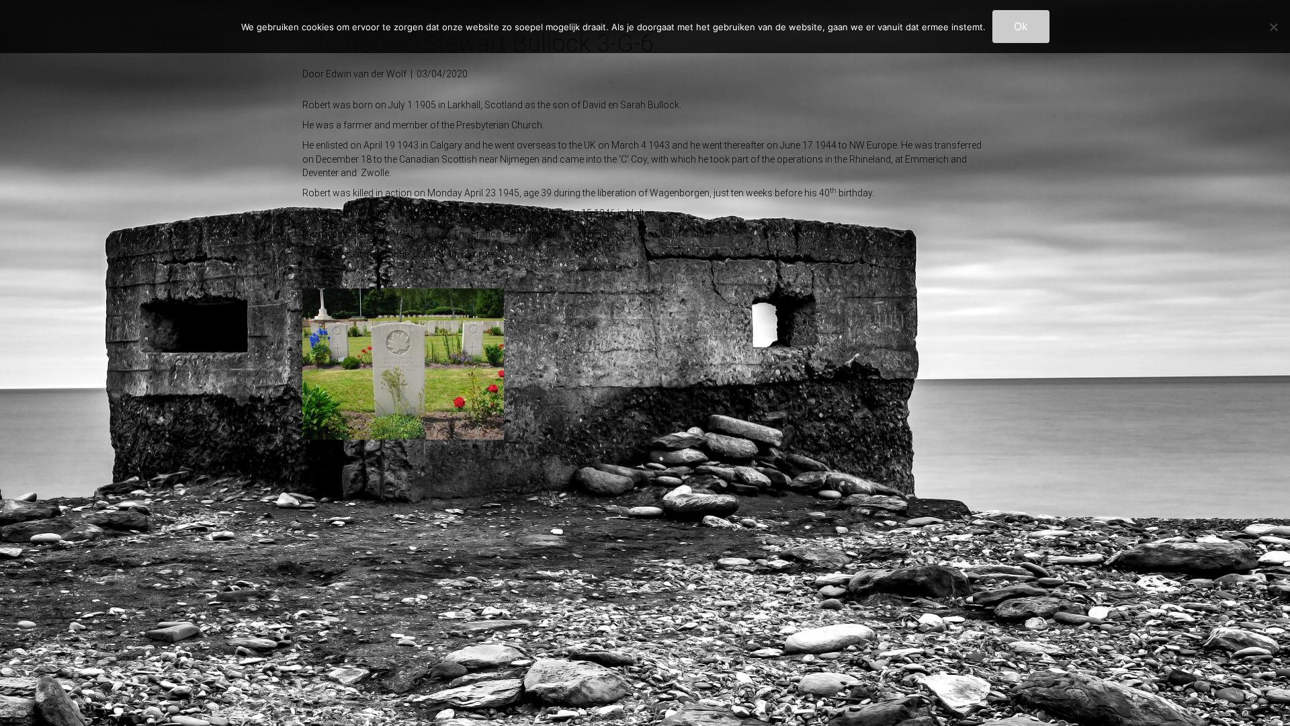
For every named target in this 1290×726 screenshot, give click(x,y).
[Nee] (1273, 27)
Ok (1021, 26)
